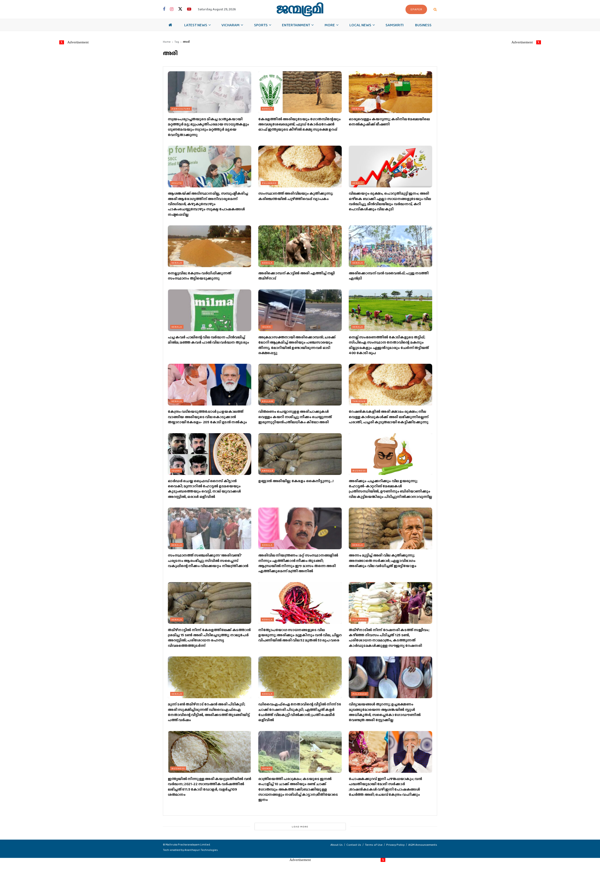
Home (167, 42)
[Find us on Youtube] (189, 9)
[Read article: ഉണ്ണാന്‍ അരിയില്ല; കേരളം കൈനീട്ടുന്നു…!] (300, 454)
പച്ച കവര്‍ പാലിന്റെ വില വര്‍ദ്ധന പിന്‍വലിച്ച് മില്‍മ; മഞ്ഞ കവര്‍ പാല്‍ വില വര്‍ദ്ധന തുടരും (208, 339)
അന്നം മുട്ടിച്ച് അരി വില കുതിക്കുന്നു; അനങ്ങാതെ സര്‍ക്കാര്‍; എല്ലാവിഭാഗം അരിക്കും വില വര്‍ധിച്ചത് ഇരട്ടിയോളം (382, 560)
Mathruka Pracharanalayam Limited (187, 844)
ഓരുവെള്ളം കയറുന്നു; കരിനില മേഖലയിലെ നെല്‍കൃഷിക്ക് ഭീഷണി (389, 121)
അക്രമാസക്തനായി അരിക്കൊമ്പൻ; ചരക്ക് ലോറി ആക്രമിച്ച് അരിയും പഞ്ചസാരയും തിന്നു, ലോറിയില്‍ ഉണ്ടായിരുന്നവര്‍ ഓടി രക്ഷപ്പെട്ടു (296, 345)
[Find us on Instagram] (171, 9)
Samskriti (395, 25)
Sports (261, 25)
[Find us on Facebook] (164, 9)
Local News (360, 25)
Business (423, 25)
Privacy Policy (395, 844)
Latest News (195, 25)
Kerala (267, 108)
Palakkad (269, 183)
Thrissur (359, 401)
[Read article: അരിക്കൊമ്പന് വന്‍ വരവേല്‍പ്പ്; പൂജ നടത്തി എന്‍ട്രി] (390, 246)
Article (267, 470)
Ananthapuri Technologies (201, 850)
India (356, 768)
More (330, 25)
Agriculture (181, 108)
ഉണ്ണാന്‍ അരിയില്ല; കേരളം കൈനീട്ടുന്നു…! (296, 481)
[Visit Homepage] (300, 9)
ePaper (416, 9)
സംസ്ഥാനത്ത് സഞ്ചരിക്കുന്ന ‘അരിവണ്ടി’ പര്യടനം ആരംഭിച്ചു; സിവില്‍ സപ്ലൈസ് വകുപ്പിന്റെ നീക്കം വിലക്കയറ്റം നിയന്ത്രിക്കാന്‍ (208, 560)
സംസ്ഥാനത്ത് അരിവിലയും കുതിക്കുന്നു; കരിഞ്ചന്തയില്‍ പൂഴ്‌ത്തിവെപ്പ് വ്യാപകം (295, 196)
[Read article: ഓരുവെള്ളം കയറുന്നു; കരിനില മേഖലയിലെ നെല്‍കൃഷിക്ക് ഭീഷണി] (390, 92)
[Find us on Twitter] (180, 9)
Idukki (266, 327)
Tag (176, 42)
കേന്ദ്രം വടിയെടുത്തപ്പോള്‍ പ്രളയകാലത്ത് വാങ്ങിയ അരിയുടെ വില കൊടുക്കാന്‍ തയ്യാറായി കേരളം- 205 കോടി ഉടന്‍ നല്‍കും (207, 417)
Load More (300, 826)
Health (177, 183)
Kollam (267, 401)
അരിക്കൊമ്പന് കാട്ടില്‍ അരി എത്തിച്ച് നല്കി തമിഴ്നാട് (296, 275)
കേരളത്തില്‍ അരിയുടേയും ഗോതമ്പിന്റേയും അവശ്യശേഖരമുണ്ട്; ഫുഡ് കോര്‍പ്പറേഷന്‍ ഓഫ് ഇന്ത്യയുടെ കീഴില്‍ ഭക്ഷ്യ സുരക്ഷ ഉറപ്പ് (299, 124)
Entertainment (296, 25)
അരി (186, 42)
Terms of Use (373, 844)
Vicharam (230, 25)
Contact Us (353, 844)
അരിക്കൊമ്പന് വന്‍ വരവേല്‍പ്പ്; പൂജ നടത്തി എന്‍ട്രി (389, 275)
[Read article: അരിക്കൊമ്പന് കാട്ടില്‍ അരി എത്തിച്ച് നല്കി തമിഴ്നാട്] (300, 246)
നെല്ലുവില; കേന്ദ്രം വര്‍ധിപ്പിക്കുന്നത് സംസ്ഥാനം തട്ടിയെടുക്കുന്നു (199, 275)
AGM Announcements (422, 844)
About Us (336, 844)
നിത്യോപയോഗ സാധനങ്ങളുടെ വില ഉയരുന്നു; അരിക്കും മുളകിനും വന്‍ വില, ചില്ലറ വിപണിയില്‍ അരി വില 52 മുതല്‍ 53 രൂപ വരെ (300, 635)
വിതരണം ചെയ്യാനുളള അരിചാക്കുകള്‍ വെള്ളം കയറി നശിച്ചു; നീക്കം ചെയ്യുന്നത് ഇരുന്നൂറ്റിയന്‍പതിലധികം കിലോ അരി (295, 417)
